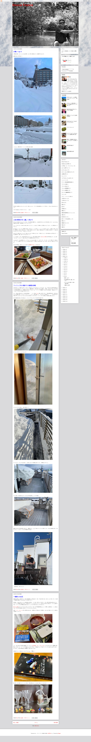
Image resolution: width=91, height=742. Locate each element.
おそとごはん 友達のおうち (67, 171)
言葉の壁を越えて (70, 145)
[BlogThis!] (34, 212)
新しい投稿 (15, 722)
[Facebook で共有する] (36, 212)
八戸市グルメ (64, 200)
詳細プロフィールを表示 (66, 91)
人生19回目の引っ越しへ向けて (23, 220)
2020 (64, 289)
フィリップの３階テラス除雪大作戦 (24, 285)
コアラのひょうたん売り (66, 178)
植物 (62, 210)
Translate (71, 70)
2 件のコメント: (27, 717)
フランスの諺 (64, 184)
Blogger (59, 733)
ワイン (63, 194)
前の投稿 (56, 722)
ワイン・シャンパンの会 (66, 196)
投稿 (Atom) (37, 725)
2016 (64, 296)
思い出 (63, 202)
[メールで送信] (32, 212)
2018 (64, 292)
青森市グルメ (64, 222)
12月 (65, 257)
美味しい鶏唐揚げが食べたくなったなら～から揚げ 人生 (72, 140)
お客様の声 (64, 173)
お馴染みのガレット (32, 244)
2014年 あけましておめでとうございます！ (72, 122)
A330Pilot (49, 733)
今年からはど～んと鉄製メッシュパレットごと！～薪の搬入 (72, 98)
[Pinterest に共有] (37, 212)
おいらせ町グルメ (65, 167)
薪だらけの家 (43, 236)
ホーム (36, 722)
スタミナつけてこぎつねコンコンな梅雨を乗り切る (72, 134)
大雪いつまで (17, 51)
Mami (70, 76)
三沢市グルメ (64, 198)
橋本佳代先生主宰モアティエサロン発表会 (72, 110)
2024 (64, 252)
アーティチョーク (70, 127)
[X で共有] (35, 212)
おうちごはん (64, 169)
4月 (65, 271)
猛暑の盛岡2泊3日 (70, 151)
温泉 (62, 214)
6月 (65, 267)
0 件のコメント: (28, 212)
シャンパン (64, 180)
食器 (62, 227)
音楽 (62, 224)
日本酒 (63, 208)
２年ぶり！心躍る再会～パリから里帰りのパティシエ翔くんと (72, 104)
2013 (64, 301)
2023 (64, 254)
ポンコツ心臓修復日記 (66, 192)
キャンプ (63, 176)
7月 (65, 266)
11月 (65, 259)
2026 (64, 249)
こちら (37, 293)
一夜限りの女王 (18, 596)
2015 (64, 297)
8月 (65, 264)
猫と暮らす (64, 216)
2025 (64, 251)
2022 (64, 256)
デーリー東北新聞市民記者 (67, 182)
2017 (64, 294)
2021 (64, 287)
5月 (65, 269)
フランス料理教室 (65, 188)
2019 (64, 291)
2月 (65, 274)
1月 (65, 276)
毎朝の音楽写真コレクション (67, 212)
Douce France (22, 5)
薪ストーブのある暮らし (66, 218)
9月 (65, 262)
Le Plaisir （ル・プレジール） (38, 645)
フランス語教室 (65, 190)
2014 (64, 299)
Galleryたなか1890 (65, 163)
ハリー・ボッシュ (19, 610)
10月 (65, 261)
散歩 (62, 204)
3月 (65, 273)
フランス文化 (64, 186)
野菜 (62, 220)
